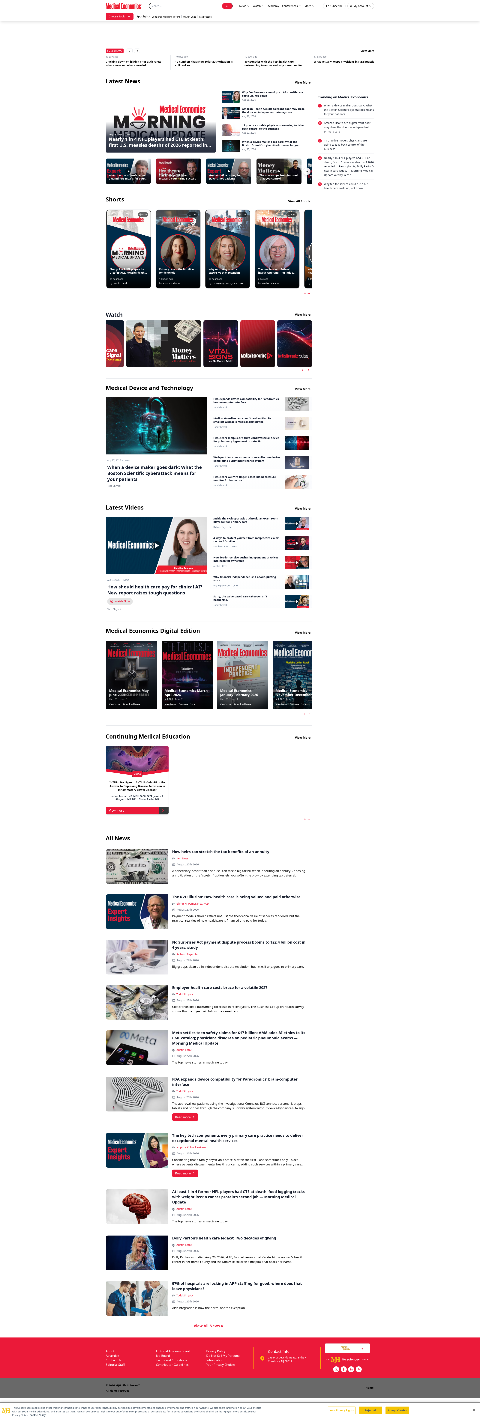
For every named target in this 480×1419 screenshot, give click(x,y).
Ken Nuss (182, 858)
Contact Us (113, 1360)
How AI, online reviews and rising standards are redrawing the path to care (342, 63)
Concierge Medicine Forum (166, 16)
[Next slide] (308, 370)
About (110, 1351)
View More (367, 51)
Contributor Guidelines (172, 1365)
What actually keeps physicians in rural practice (275, 61)
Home (370, 1387)
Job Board (163, 1356)
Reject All (370, 1410)
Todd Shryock (220, 407)
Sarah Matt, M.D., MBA (225, 546)
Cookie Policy (38, 1415)
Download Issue (131, 704)
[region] (240, 1410)
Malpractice (205, 16)
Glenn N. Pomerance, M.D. (192, 903)
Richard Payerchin (222, 527)
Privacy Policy (215, 1351)
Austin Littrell (220, 566)
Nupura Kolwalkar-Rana (191, 1147)
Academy (273, 6)
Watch (257, 6)
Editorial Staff (115, 1365)
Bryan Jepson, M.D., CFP (225, 585)
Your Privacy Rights (342, 1410)
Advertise (112, 1356)
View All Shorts (299, 201)
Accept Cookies (397, 1410)
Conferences (290, 6)
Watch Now (122, 601)
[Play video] (156, 545)
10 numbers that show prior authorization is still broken (134, 63)
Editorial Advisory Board (173, 1351)
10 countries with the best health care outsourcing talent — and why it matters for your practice (204, 63)
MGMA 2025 (189, 16)
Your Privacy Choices (221, 1365)
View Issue (114, 704)
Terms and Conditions (171, 1360)
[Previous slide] (303, 370)
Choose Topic (117, 16)
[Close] (474, 1410)
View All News (207, 1325)
